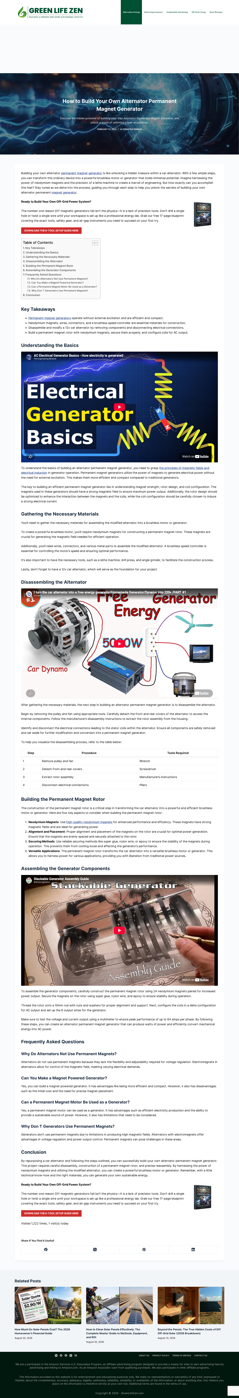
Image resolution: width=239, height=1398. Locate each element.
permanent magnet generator (81, 173)
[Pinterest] (144, 1249)
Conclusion (33, 295)
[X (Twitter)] (95, 1249)
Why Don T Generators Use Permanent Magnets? (60, 290)
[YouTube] (56, 1355)
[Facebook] (45, 1249)
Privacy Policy (161, 1355)
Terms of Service (181, 1355)
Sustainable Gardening (177, 12)
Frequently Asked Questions (43, 274)
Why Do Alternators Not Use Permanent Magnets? (59, 278)
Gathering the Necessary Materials (48, 256)
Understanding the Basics (42, 252)
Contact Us (200, 1355)
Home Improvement (153, 12)
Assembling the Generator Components (51, 270)
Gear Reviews (216, 12)
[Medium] (75, 1355)
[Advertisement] (119, 49)
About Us (144, 1355)
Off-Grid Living (199, 12)
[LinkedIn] (193, 1249)
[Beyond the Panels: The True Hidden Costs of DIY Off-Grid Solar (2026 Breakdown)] (191, 1305)
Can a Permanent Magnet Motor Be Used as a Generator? (64, 286)
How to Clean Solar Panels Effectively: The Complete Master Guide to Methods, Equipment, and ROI (117, 1333)
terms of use (178, 1383)
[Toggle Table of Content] (93, 243)
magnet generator (64, 192)
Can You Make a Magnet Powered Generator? (57, 282)
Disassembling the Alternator (44, 261)
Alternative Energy (131, 12)
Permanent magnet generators (49, 318)
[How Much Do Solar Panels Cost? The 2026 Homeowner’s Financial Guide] (48, 1305)
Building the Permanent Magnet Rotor (49, 265)
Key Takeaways (35, 247)
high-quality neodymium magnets (89, 822)
